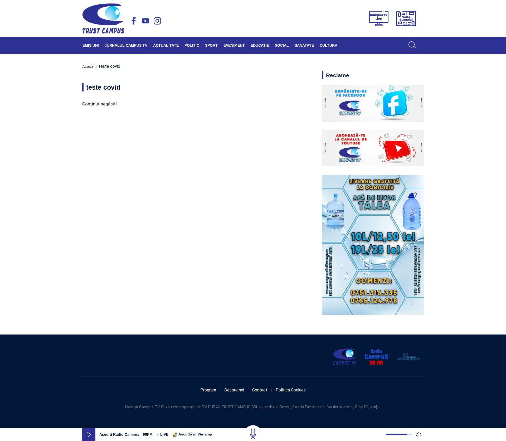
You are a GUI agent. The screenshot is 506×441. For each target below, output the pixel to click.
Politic (191, 45)
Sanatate (304, 45)
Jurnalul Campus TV (126, 45)
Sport (211, 45)
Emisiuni (90, 45)
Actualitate (166, 45)
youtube (145, 21)
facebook (133, 21)
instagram (157, 21)
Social (282, 45)
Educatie (260, 45)
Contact (259, 389)
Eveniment (234, 45)
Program (208, 389)
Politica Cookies (291, 389)
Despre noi (234, 389)
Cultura (328, 45)
